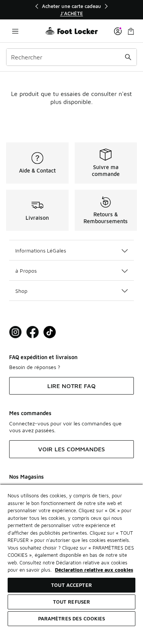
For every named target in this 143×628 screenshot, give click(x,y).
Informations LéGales (40, 250)
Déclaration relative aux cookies (94, 570)
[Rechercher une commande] (128, 57)
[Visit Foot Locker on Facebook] (32, 332)
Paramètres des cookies (71, 618)
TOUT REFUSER (71, 602)
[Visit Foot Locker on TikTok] (49, 332)
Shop (21, 291)
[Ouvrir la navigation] (15, 31)
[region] (72, 9)
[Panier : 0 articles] (131, 31)
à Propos (26, 270)
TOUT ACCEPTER (71, 585)
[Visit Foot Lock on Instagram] (15, 332)
